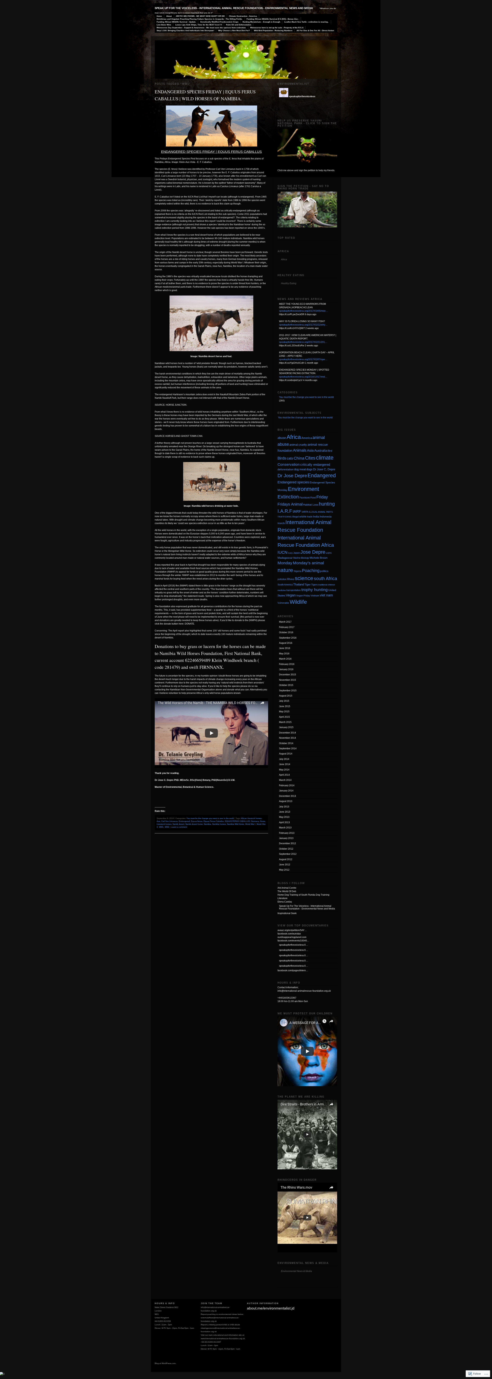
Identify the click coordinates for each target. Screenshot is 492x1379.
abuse (282, 438)
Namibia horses (219, 824)
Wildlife (298, 602)
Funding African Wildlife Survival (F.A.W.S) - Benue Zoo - (273, 19)
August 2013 (285, 801)
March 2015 (285, 722)
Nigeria (297, 571)
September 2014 (288, 748)
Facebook (304, 497)
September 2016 (288, 637)
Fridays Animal (290, 504)
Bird (329, 450)
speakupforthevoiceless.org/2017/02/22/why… (303, 324)
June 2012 (284, 864)
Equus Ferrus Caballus (214, 821)
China (299, 458)
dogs (309, 469)
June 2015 (284, 706)
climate (324, 457)
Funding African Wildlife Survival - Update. (176, 22)
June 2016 (284, 648)
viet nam (326, 595)
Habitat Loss (310, 504)
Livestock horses (164, 824)
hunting (327, 504)
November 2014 (287, 738)
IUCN (282, 552)
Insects (281, 523)
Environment (303, 489)
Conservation (289, 464)
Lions (329, 553)
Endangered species (293, 482)
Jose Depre (312, 552)
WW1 (161, 827)
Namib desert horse (194, 824)
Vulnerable (283, 603)
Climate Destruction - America (243, 16)
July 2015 (284, 701)
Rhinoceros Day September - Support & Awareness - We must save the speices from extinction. (201, 28)
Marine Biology (301, 558)
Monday (285, 563)
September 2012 (288, 854)
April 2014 (284, 775)
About (169, 16)
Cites (310, 458)
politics (324, 571)
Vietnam (315, 595)
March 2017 (285, 621)
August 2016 (285, 643)
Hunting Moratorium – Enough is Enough (261, 22)
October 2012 (286, 848)
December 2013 (287, 796)
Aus (158, 821)
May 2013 (284, 817)
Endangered (184, 821)
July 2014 (284, 759)
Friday (322, 497)
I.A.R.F (285, 511)
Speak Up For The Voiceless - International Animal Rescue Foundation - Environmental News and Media (234, 8)
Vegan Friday (303, 595)
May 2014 (284, 769)
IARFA (305, 512)
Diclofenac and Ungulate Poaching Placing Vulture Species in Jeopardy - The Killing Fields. (200, 19)
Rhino (290, 579)
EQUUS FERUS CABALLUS (237, 821)
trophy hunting (314, 589)
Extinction (288, 496)
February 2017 (286, 627)
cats (290, 458)
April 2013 (284, 822)
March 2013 (285, 827)
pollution (282, 579)
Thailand (298, 584)
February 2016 (286, 664)
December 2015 (287, 674)
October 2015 (286, 685)
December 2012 (287, 843)
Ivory (290, 553)
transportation (293, 590)
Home (159, 16)
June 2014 (284, 764)
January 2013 (286, 838)
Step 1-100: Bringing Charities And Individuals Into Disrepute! (185, 30)
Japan (296, 553)
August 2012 (285, 859)
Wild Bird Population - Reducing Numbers (273, 30)
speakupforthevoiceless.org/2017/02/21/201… (303, 342)
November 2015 (287, 680)
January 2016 (286, 669)
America (306, 438)
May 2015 (284, 711)
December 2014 (287, 732)
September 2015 (288, 690)
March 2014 (285, 780)
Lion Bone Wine (164, 25)
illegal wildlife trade (302, 516)
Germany (255, 821)
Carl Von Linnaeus (169, 821)
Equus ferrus (196, 821)
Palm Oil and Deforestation (238, 25)
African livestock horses (251, 818)
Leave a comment (179, 827)
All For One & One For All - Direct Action (315, 30)
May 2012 (284, 869)
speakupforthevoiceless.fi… (293, 945)
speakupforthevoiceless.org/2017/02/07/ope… (303, 359)
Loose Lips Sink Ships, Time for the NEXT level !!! (198, 25)
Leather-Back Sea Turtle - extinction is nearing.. (306, 22)
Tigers (314, 584)
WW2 (167, 827)
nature (285, 570)
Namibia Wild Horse (235, 824)
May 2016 (284, 653)
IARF (297, 511)
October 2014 (286, 743)
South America (285, 584)
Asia (310, 450)
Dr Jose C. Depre (324, 469)
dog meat (300, 469)
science (304, 578)
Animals (299, 450)
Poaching (310, 570)
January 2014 (286, 790)
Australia (320, 450)
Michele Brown (318, 557)
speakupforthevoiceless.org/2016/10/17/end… (303, 376)
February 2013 (286, 833)
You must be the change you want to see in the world (210, 818)
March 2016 (285, 658)
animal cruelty (298, 444)
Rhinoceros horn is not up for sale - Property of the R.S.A (276, 28)
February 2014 (286, 785)
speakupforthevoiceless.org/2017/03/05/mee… (303, 311)
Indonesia (326, 516)
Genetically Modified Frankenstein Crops (219, 22)
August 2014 (285, 753)
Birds (282, 458)
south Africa (325, 578)
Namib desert (178, 824)
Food (313, 497)
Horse (262, 821)
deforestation (285, 469)
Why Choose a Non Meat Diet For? (234, 30)
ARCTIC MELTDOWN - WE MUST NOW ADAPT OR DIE (200, 16)
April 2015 (284, 717)
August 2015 (285, 695)
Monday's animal (308, 563)
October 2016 (286, 632)
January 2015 (286, 727)
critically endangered (315, 464)
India (316, 516)
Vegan (291, 595)
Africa (294, 437)
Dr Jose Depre (292, 475)
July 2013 (284, 806)
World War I (250, 824)
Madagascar (285, 557)
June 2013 (284, 811)
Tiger (307, 584)
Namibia (207, 824)
